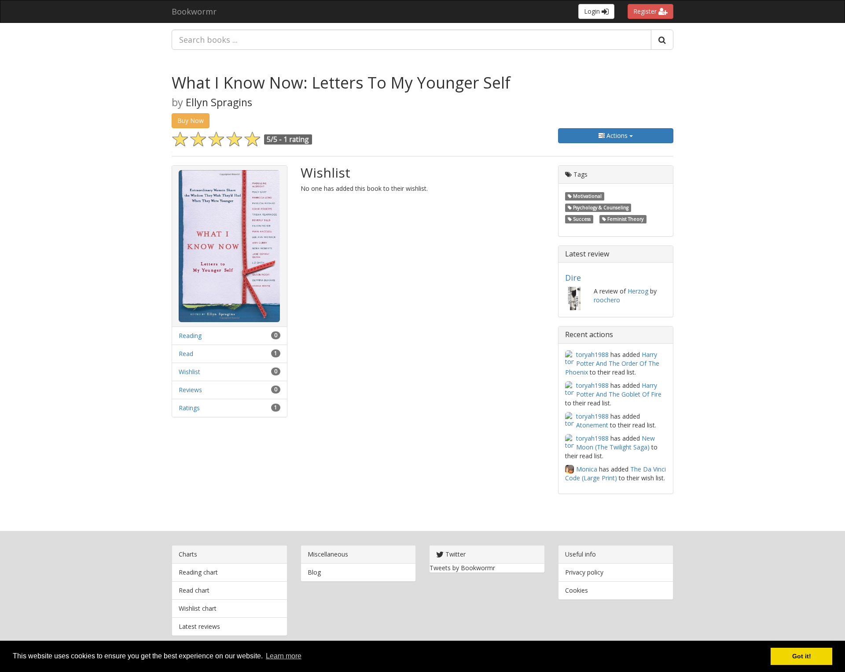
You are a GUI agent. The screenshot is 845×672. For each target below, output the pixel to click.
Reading (190, 335)
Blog (314, 572)
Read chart (194, 590)
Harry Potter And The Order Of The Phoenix (612, 363)
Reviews (190, 390)
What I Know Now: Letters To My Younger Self (341, 82)
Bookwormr (194, 11)
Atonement (592, 425)
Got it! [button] (801, 656)
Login (593, 11)
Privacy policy (584, 572)
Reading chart (198, 572)
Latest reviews (199, 626)
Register (645, 11)
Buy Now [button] (190, 120)
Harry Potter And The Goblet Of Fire (618, 389)
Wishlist (189, 372)
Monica (586, 469)
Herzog (638, 291)
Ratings (189, 408)
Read (186, 353)
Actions (617, 135)
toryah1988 (592, 354)
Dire (573, 277)
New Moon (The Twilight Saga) (615, 442)
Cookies (576, 590)
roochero (607, 300)
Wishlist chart (198, 608)
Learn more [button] (283, 656)
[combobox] (411, 40)
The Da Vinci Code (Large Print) (615, 473)
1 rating (296, 139)
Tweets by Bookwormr (462, 568)
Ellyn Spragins (219, 102)
